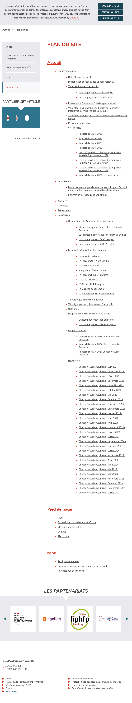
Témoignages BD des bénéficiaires (85, 299)
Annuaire (62, 201)
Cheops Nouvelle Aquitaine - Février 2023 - (100, 376)
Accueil (6, 29)
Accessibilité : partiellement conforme (77, 522)
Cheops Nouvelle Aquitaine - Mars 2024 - (99, 464)
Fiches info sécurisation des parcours (87, 250)
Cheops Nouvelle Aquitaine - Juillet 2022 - (100, 492)
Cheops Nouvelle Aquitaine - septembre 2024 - (102, 441)
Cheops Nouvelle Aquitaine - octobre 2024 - (101, 390)
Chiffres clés (74, 127)
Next (127, 619)
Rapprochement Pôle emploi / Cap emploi (89, 313)
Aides (61, 517)
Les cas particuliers (88, 279)
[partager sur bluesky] (36, 115)
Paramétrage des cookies (71, 570)
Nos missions (64, 181)
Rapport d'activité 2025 (90, 134)
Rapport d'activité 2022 (90, 148)
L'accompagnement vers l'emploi (95, 97)
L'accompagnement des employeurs (97, 324)
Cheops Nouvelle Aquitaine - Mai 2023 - (98, 395)
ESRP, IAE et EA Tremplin (91, 284)
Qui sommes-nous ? (68, 71)
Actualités (63, 205)
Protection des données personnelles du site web (83, 566)
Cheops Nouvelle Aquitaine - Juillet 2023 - (100, 436)
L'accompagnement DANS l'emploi (96, 239)
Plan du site (64, 536)
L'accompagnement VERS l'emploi (96, 244)
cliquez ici (74, 17)
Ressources (64, 215)
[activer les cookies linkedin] (16, 118)
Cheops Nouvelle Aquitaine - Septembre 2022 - (102, 488)
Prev (4, 619)
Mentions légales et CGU (70, 527)
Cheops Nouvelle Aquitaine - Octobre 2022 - (101, 483)
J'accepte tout (110, 6)
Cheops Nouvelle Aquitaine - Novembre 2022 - (102, 478)
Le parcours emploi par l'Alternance (96, 293)
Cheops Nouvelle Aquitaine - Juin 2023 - (99, 418)
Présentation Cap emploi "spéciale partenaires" (92, 103)
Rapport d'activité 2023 (90, 143)
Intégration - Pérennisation (92, 270)
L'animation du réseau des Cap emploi (87, 195)
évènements (64, 210)
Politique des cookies (68, 561)
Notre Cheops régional (79, 77)
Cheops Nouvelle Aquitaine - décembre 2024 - (102, 404)
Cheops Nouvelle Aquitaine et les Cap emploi (90, 221)
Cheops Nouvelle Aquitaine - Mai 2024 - (98, 469)
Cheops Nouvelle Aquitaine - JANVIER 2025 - (101, 385)
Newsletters (74, 360)
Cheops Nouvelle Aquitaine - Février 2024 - (100, 432)
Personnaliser (110, 12)
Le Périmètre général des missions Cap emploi (102, 234)
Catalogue (73, 309)
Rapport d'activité (77, 330)
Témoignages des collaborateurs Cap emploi (90, 304)
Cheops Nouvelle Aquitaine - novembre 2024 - (102, 427)
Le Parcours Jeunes (89, 265)
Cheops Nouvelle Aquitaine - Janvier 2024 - (100, 413)
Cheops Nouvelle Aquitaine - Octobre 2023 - (101, 399)
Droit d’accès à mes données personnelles (93, 688)
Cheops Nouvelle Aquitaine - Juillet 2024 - (100, 450)
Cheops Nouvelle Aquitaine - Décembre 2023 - (102, 371)
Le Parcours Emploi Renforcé (93, 275)
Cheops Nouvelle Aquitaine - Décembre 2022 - (102, 381)
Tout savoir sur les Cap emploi (83, 86)
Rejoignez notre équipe (80, 123)
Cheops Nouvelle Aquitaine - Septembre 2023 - (102, 408)
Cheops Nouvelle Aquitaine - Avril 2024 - (99, 460)
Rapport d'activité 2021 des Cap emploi (98, 175)
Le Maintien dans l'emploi (91, 289)
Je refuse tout (110, 18)
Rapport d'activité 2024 (90, 138)
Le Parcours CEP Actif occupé (94, 261)
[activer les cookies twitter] (27, 118)
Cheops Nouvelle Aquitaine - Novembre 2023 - (102, 455)
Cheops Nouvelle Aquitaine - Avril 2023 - (99, 422)
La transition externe (89, 256)
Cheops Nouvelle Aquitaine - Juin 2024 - (99, 367)
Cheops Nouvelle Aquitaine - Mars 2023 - (99, 474)
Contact (62, 531)
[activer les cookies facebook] (8, 118)
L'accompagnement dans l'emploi (96, 92)
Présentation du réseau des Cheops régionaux (91, 82)
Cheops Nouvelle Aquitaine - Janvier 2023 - (100, 446)
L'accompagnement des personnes (97, 319)
